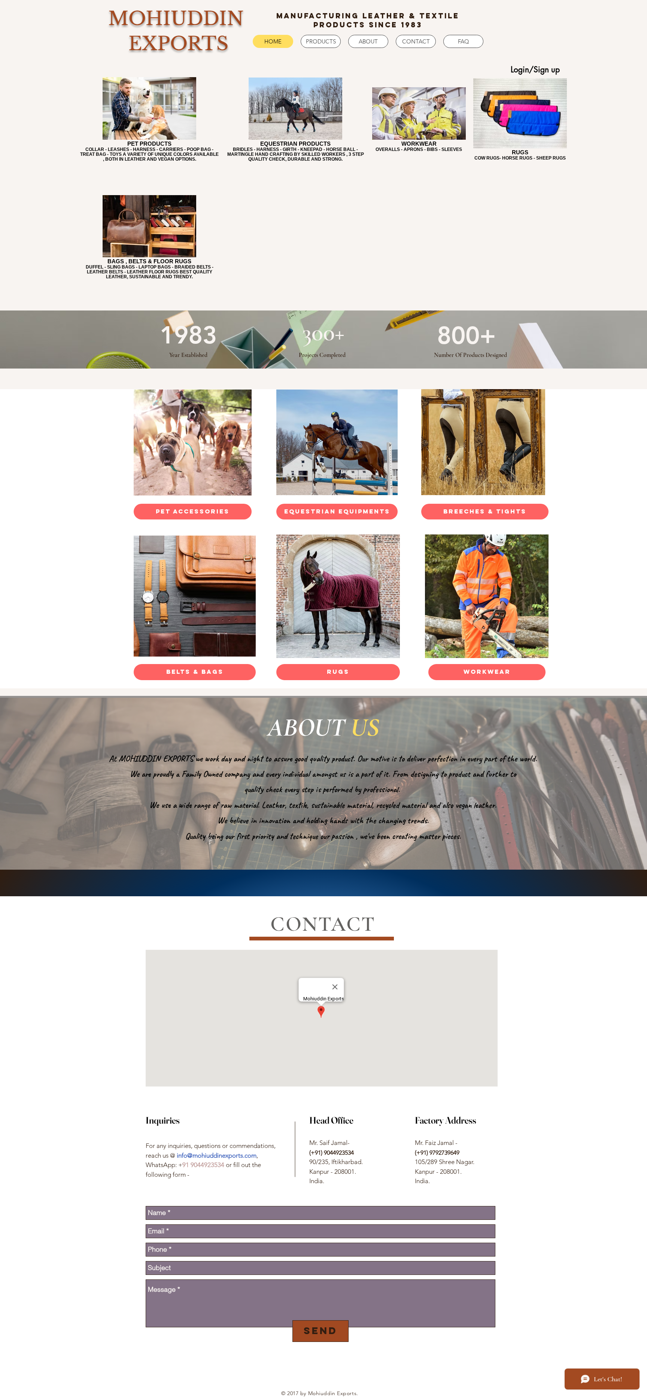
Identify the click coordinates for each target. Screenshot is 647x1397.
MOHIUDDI (167, 18)
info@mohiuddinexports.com (216, 1155)
